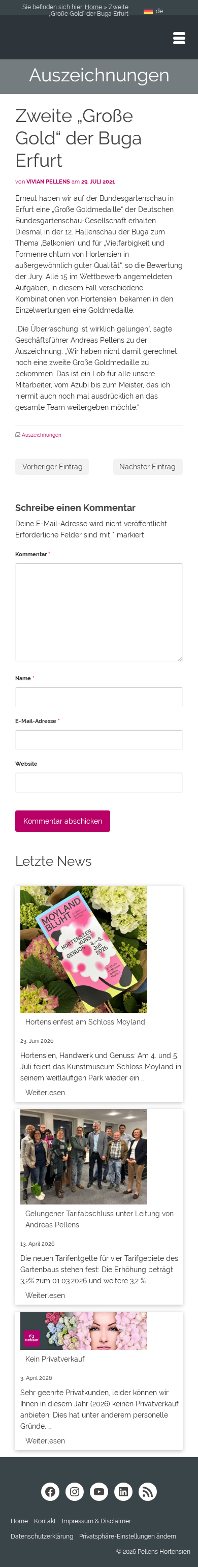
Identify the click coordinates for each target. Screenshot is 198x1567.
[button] (127, 1536)
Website (26, 764)
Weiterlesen (45, 1093)
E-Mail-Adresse (37, 721)
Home (93, 7)
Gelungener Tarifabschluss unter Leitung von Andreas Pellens (99, 1219)
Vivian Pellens (48, 181)
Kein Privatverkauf (55, 1359)
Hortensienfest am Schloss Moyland (85, 1022)
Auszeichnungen (41, 435)
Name (25, 678)
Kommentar (32, 554)
